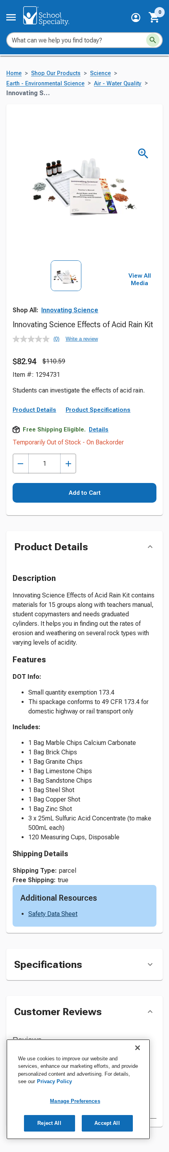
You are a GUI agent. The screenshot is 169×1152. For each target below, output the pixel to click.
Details (98, 429)
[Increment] (68, 463)
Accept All (106, 1123)
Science (100, 73)
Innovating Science (69, 310)
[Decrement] (21, 463)
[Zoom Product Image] (143, 153)
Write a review (82, 339)
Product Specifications (98, 409)
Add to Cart (85, 492)
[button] (135, 17)
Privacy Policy (54, 1081)
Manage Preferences (75, 1101)
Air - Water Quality (117, 83)
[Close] (137, 1047)
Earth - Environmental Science (45, 83)
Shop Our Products (56, 73)
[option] (66, 293)
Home (14, 73)
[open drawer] (11, 17)
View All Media (140, 279)
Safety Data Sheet (52, 914)
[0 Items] (154, 17)
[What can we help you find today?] (153, 40)
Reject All (49, 1123)
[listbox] (66, 293)
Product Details (34, 409)
